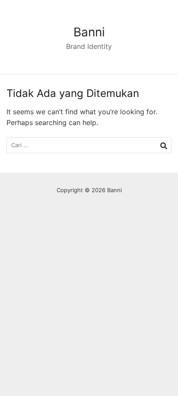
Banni (89, 32)
